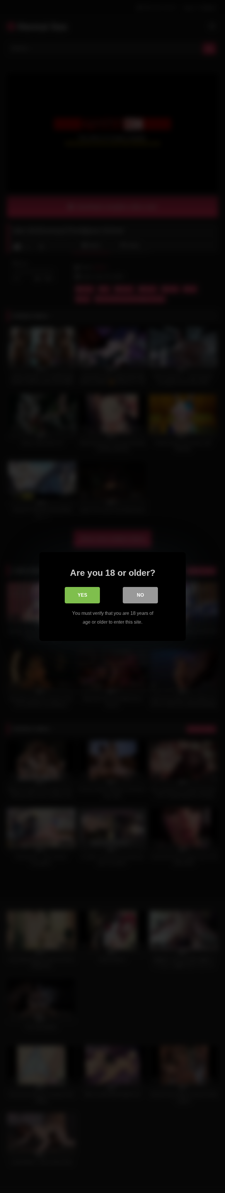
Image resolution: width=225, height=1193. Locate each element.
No (140, 595)
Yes (82, 595)
